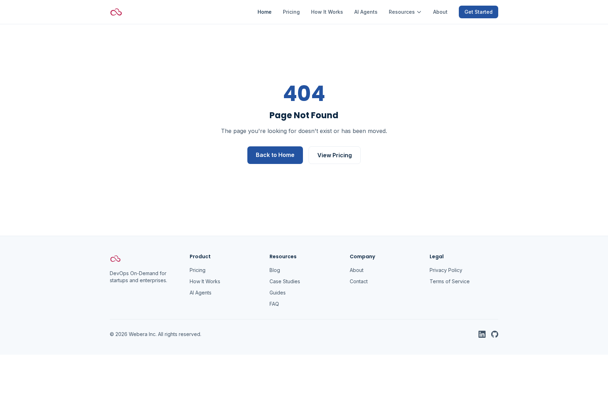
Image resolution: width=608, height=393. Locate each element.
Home (265, 12)
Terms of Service (450, 281)
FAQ (274, 304)
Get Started (478, 12)
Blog (275, 270)
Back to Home (275, 154)
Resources (402, 12)
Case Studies (285, 281)
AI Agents (366, 12)
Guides (278, 293)
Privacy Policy (446, 270)
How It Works (327, 12)
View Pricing (334, 155)
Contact (359, 281)
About (440, 12)
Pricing (291, 12)
